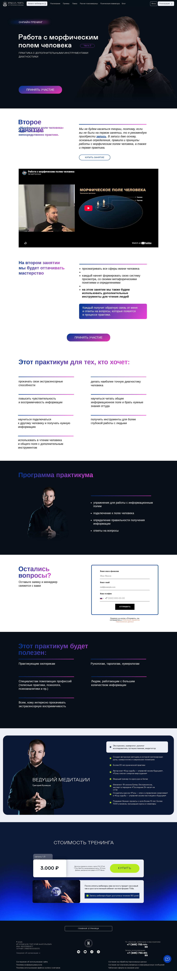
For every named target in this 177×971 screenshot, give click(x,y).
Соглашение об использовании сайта (32, 962)
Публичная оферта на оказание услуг (123, 968)
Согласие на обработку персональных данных (127, 962)
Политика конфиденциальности (29, 965)
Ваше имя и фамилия (109, 571)
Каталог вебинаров (36, 3)
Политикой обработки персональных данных (128, 621)
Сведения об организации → (28, 953)
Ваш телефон (106, 594)
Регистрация (164, 3)
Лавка (74, 3)
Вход (154, 3)
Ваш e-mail (104, 582)
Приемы (66, 3)
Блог (124, 3)
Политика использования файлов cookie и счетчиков (38, 968)
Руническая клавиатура (110, 3)
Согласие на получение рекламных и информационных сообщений (136, 965)
